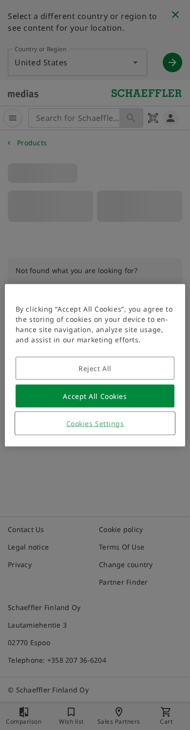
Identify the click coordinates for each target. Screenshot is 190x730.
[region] (95, 365)
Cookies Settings (95, 423)
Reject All (95, 368)
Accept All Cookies (95, 395)
